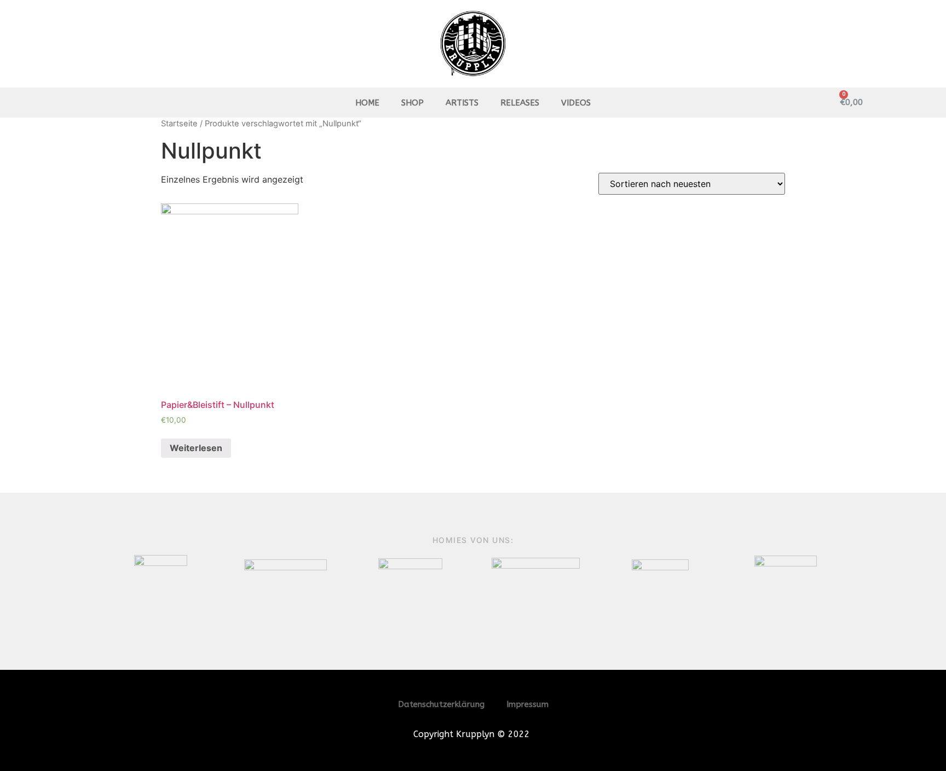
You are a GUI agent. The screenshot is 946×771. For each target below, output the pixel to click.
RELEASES (519, 103)
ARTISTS (462, 103)
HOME (367, 103)
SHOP (412, 103)
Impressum (527, 704)
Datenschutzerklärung (441, 704)
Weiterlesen (196, 447)
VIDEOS (576, 103)
